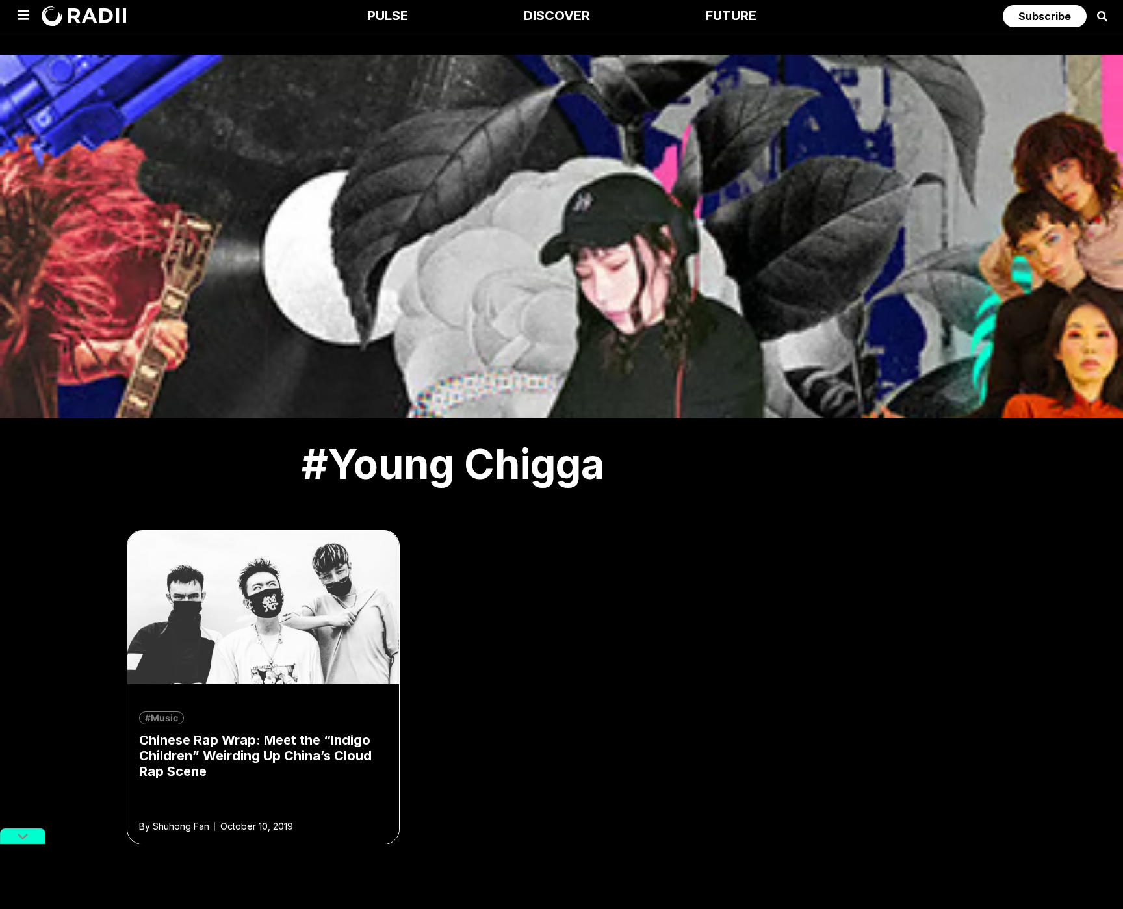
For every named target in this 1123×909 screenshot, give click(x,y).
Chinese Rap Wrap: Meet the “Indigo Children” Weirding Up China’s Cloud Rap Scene (255, 755)
